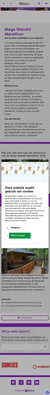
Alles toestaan (18, 235)
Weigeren (15, 227)
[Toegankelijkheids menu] (47, 392)
